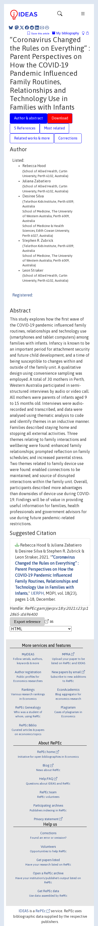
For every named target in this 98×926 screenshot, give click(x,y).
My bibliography (67, 33)
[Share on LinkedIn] (37, 27)
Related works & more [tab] (32, 138)
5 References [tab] (24, 128)
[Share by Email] (42, 27)
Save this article (40, 33)
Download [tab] (60, 118)
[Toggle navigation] (60, 15)
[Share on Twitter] (22, 27)
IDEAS (24, 911)
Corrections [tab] (67, 138)
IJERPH (37, 593)
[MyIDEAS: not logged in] (84, 33)
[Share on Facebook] (27, 27)
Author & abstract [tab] (28, 118)
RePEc (40, 911)
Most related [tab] (54, 128)
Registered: (22, 295)
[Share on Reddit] (32, 27)
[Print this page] (47, 27)
